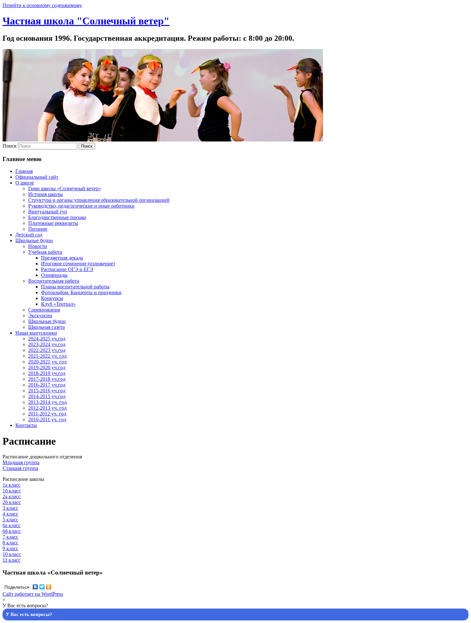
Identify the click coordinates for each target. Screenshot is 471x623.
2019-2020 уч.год (46, 367)
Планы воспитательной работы (75, 286)
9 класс (10, 548)
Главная (24, 171)
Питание (37, 229)
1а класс (12, 485)
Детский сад (28, 234)
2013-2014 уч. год (47, 402)
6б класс (12, 531)
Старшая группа (20, 468)
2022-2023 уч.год (46, 350)
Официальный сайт (36, 177)
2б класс (12, 502)
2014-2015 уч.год (46, 396)
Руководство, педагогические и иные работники (81, 206)
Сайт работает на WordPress (33, 594)
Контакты (26, 425)
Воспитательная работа (53, 281)
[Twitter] (42, 587)
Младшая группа (21, 462)
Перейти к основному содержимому (42, 5)
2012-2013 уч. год (47, 408)
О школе (24, 182)
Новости (37, 246)
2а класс (12, 496)
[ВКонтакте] (35, 587)
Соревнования (44, 309)
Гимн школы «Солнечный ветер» (64, 188)
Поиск (10, 146)
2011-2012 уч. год (47, 413)
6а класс (12, 525)
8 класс (10, 542)
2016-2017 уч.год (46, 385)
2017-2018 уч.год (46, 379)
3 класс (10, 508)
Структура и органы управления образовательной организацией (98, 200)
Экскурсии (40, 315)
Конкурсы (52, 298)
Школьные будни (34, 240)
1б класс (12, 490)
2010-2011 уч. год (47, 419)
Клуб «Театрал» (58, 304)
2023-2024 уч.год (46, 344)
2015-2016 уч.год (46, 390)
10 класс (12, 554)
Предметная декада (62, 257)
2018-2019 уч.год (46, 373)
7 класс (10, 537)
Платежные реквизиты (53, 223)
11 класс (12, 560)
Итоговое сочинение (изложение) (78, 263)
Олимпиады (54, 275)
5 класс (10, 519)
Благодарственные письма (57, 217)
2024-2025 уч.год (46, 338)
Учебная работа (45, 252)
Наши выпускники (36, 333)
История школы (45, 194)
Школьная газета (46, 327)
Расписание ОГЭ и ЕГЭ (67, 269)
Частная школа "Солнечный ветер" (86, 21)
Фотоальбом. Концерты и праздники (81, 292)
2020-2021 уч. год (47, 361)
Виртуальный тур (47, 211)
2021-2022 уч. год (47, 356)
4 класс (10, 513)
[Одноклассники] (48, 587)
